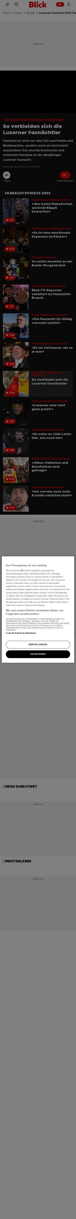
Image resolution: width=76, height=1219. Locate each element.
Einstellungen (38, 645)
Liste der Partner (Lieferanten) (21, 633)
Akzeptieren (38, 654)
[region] (38, 609)
